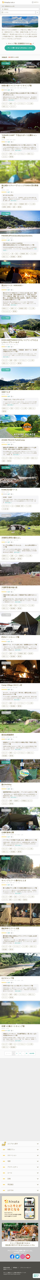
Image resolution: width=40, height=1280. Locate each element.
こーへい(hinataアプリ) (8, 974)
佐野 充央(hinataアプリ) (8, 781)
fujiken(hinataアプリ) (7, 633)
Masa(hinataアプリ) (7, 877)
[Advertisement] (20, 1079)
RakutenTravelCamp (7, 281)
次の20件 (32, 1053)
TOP (3, 6)
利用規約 (15, 1267)
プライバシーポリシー (25, 1267)
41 (26, 1053)
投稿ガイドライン (7, 1269)
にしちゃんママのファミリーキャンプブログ (12, 82)
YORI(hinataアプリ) (7, 925)
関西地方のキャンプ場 (9, 6)
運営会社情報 (6, 1267)
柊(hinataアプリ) (6, 131)
